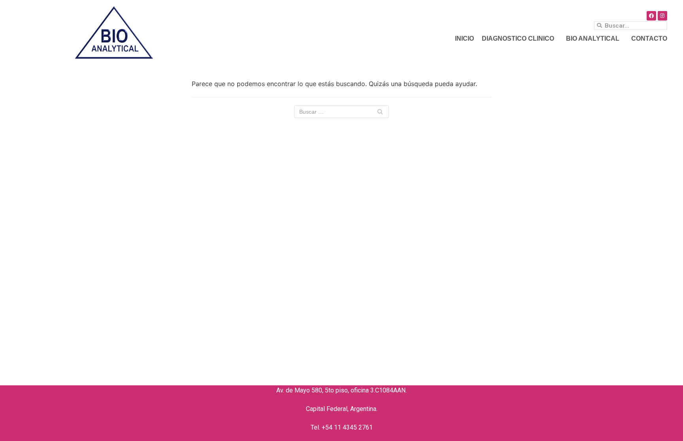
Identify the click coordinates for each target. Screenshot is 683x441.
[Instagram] (662, 16)
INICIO (464, 38)
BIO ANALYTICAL (592, 38)
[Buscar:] (341, 111)
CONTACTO (649, 38)
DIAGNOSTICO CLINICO (518, 38)
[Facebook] (651, 16)
